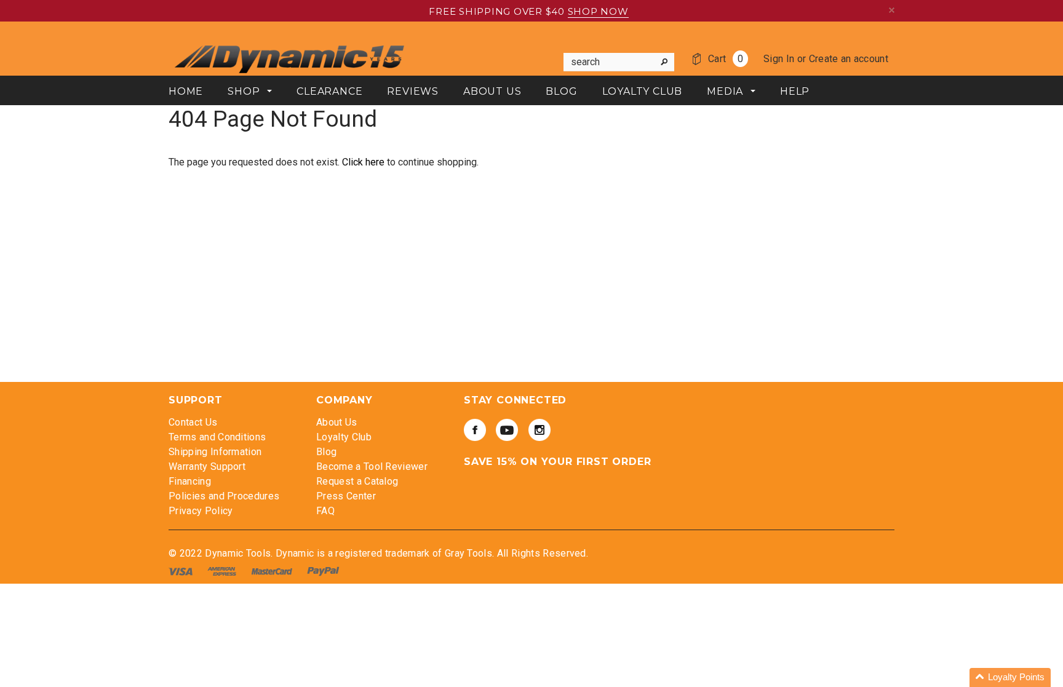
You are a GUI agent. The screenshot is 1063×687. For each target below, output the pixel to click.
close (891, 10)
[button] (1010, 677)
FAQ (325, 511)
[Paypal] (323, 571)
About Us (336, 422)
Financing (190, 481)
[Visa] (182, 571)
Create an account (848, 59)
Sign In (778, 59)
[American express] (223, 571)
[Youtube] (507, 430)
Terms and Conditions (217, 437)
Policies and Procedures (224, 496)
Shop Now (598, 11)
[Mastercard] (273, 571)
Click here (364, 162)
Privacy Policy (201, 511)
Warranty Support (207, 466)
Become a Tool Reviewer (372, 466)
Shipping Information (215, 452)
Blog (326, 452)
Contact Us (193, 422)
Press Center (346, 496)
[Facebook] (475, 430)
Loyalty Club (344, 437)
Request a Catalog (357, 481)
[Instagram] (539, 430)
